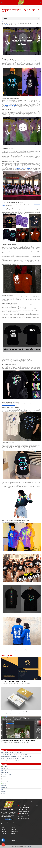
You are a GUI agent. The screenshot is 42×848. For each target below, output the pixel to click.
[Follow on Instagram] (8, 819)
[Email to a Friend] (22, 650)
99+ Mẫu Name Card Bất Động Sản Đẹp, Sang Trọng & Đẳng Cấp (14, 758)
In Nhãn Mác (4, 787)
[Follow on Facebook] (6, 819)
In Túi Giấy (4, 789)
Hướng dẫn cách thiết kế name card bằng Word (10, 760)
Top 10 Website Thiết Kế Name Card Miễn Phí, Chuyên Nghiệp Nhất (14, 754)
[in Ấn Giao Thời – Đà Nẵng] (21, 2)
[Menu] (1, 2)
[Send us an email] (12, 819)
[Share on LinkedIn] (26, 650)
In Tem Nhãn (4, 766)
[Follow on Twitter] (10, 819)
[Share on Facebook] (18, 650)
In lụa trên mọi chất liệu (7, 774)
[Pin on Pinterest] (24, 650)
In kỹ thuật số (5, 772)
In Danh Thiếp (5, 781)
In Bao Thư (4, 785)
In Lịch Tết (4, 770)
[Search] (40, 2)
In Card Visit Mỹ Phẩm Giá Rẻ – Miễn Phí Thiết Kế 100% (12, 752)
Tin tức (3, 8)
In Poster (4, 791)
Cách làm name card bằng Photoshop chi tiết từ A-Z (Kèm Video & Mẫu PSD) (16, 756)
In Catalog (4, 779)
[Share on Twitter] (20, 650)
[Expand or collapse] (38, 19)
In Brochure (4, 783)
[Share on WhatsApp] (16, 650)
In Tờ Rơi (4, 776)
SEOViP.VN (29, 846)
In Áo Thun (4, 793)
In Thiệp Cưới (5, 768)
